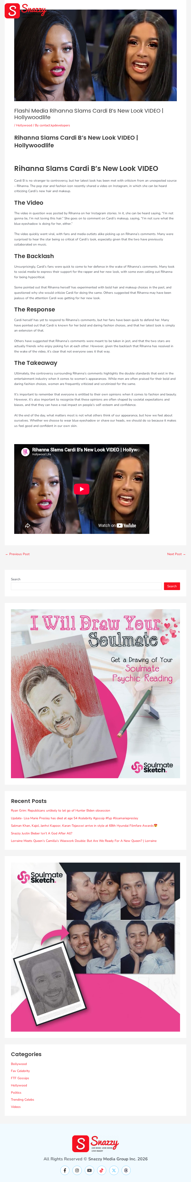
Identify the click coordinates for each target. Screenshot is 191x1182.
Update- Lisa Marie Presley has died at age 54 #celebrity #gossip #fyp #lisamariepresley (74, 818)
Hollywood (24, 125)
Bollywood (19, 1064)
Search (15, 579)
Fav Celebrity (20, 1071)
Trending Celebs (22, 1099)
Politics (16, 1092)
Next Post (176, 554)
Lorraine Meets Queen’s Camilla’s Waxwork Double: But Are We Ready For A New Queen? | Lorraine (84, 841)
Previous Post (17, 554)
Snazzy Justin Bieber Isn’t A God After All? (41, 833)
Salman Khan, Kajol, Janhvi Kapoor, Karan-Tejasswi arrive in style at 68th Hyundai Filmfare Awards (82, 825)
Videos (16, 1107)
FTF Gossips (20, 1078)
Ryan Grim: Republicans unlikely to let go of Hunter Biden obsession (60, 810)
